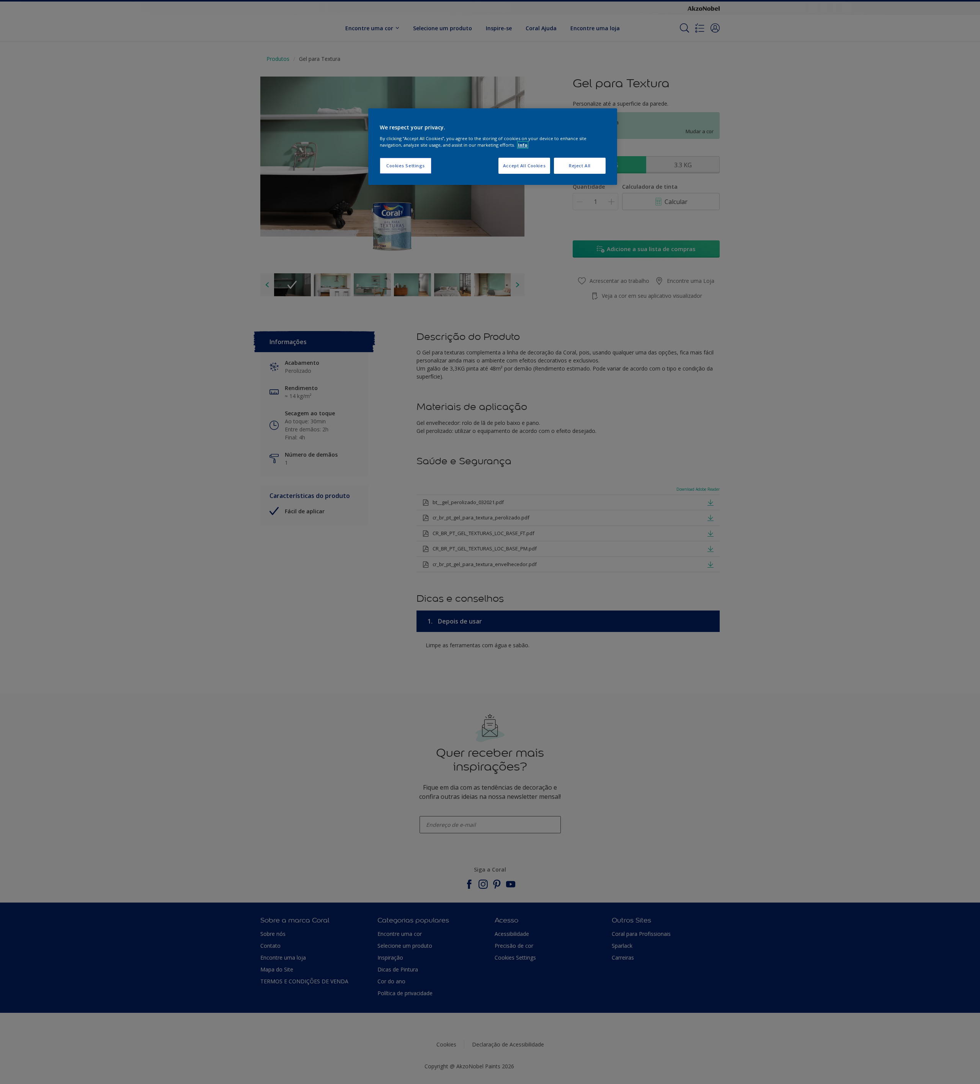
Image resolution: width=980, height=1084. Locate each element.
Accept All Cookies (524, 165)
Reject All (580, 165)
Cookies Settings (405, 165)
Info (523, 145)
